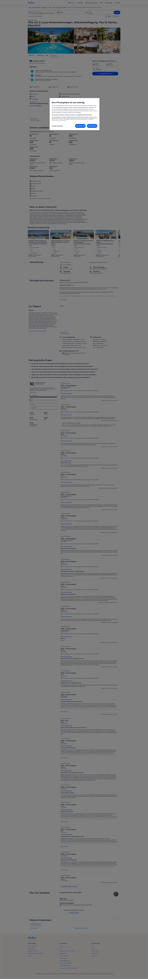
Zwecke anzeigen (57, 126)
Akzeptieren (92, 126)
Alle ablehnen (80, 126)
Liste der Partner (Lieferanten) (59, 120)
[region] (74, 114)
